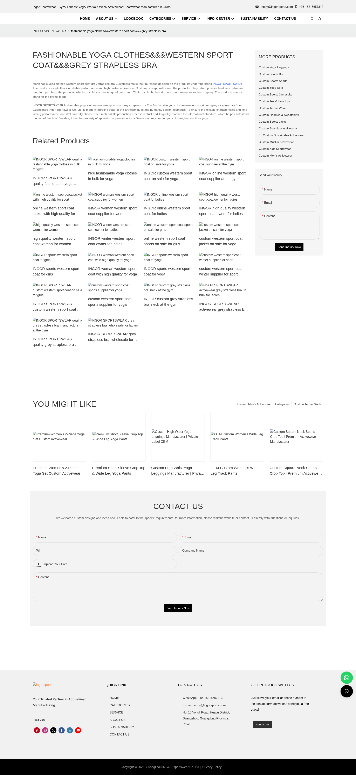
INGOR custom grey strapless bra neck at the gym (168, 302)
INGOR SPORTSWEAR (49, 31)
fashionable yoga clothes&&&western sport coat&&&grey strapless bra (118, 31)
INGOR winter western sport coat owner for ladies (111, 241)
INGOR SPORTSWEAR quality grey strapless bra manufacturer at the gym (54, 342)
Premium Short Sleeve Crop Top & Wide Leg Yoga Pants (118, 470)
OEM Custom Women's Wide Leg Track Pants (235, 470)
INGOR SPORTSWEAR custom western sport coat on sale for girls (57, 307)
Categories (282, 404)
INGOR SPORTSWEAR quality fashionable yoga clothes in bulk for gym (53, 181)
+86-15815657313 (311, 6)
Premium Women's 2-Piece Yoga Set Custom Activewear (56, 470)
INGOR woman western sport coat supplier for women (112, 211)
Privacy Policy (212, 767)
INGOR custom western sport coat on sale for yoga (168, 176)
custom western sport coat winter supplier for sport (220, 271)
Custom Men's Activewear (254, 404)
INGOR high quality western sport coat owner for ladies (222, 211)
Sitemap (229, 767)
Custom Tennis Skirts (307, 404)
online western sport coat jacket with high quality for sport (54, 211)
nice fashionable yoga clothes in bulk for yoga (112, 176)
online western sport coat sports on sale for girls (164, 241)
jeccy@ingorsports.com (277, 6)
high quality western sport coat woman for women (54, 241)
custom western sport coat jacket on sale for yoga (220, 241)
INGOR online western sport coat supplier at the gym (222, 176)
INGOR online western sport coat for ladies (167, 211)
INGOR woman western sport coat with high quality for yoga (112, 271)
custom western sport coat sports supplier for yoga (109, 302)
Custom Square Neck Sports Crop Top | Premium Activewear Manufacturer (296, 471)
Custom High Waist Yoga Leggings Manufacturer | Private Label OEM (177, 471)
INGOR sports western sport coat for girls (56, 271)
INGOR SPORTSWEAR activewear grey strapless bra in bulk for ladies (223, 307)
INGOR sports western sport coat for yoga (167, 271)
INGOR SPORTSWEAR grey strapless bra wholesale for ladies (112, 337)
